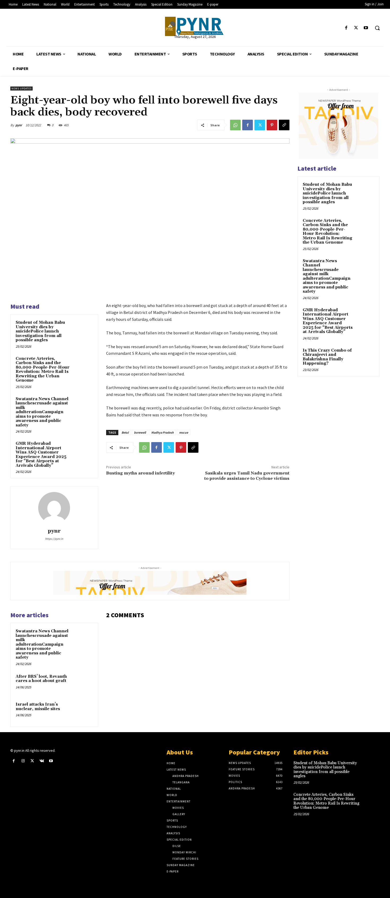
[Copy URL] (284, 125)
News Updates (21, 88)
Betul (125, 432)
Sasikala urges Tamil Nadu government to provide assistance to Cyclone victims (246, 475)
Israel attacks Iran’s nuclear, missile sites (38, 706)
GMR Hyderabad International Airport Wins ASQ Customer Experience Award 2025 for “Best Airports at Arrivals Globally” (41, 454)
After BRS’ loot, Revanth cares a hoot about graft (41, 679)
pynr (18, 125)
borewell (140, 432)
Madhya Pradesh (162, 432)
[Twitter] (356, 28)
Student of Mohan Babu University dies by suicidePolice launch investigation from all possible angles (40, 331)
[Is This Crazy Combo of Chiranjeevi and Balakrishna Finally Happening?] (365, 356)
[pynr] (54, 508)
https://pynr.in (54, 539)
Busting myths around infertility (140, 473)
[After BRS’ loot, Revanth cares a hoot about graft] (83, 684)
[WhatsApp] (235, 125)
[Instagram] (23, 761)
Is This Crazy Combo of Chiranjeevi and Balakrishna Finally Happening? (327, 357)
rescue (183, 432)
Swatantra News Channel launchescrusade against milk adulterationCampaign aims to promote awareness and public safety (42, 412)
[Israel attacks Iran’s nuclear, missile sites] (83, 711)
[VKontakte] (41, 761)
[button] (377, 27)
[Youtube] (366, 28)
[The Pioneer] (195, 26)
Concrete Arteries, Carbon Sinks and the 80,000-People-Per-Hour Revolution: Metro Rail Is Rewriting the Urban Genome (43, 369)
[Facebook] (346, 28)
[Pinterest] (272, 125)
